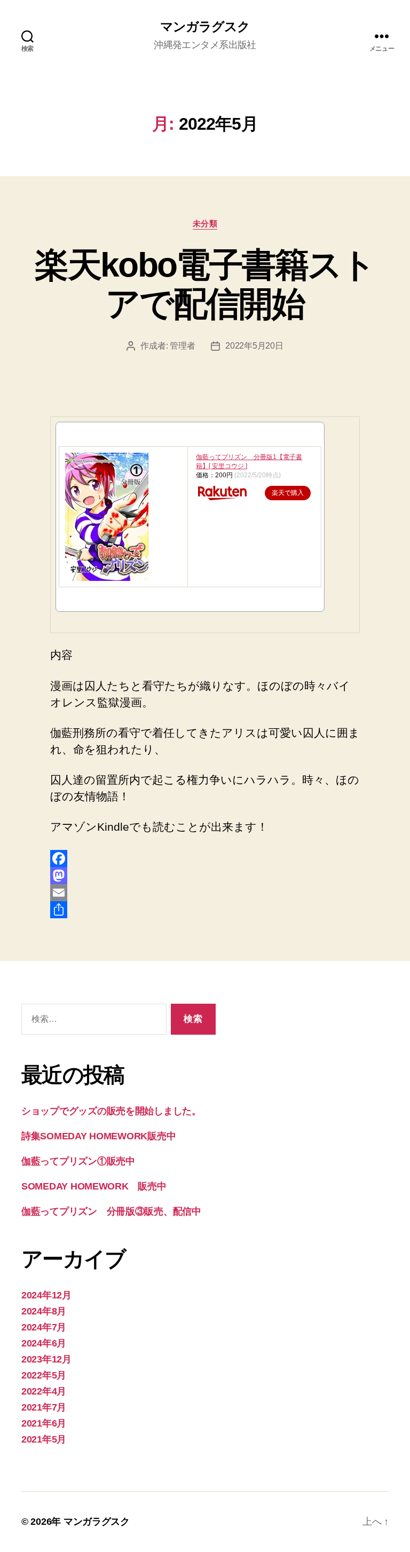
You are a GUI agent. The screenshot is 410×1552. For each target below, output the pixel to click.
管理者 (182, 345)
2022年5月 (43, 1375)
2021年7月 (43, 1407)
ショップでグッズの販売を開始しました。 (111, 1111)
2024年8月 (43, 1311)
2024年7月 (43, 1327)
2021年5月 (43, 1439)
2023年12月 (46, 1359)
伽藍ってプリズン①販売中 (78, 1161)
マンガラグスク (205, 26)
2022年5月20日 (254, 345)
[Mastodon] (205, 875)
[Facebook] (205, 858)
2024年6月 (43, 1343)
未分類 (205, 223)
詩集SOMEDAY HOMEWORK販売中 (98, 1136)
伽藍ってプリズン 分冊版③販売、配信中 (111, 1211)
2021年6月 (43, 1423)
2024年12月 (46, 1295)
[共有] (205, 909)
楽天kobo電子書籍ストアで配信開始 (205, 284)
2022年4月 (43, 1391)
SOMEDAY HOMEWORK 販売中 (94, 1186)
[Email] (205, 892)
